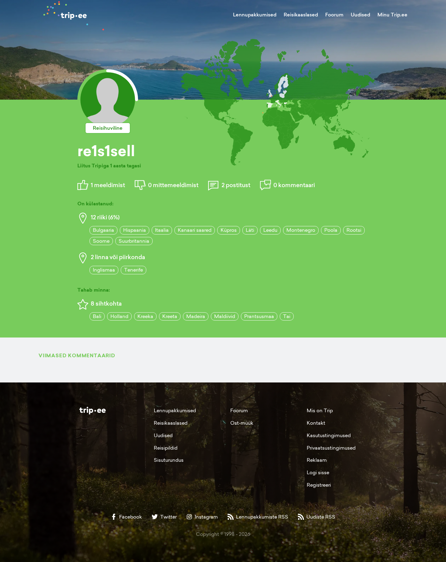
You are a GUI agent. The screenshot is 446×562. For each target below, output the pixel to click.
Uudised (360, 14)
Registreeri (319, 484)
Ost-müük (241, 423)
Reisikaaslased (301, 14)
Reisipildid (165, 447)
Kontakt (316, 423)
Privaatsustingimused (331, 447)
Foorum (334, 14)
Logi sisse (318, 472)
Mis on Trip (320, 410)
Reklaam (317, 460)
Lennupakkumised (254, 14)
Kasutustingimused (329, 435)
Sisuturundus (169, 460)
